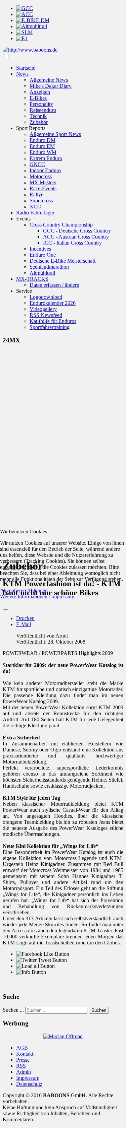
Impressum (62, 596)
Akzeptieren (13, 590)
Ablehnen (37, 590)
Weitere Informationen (23, 596)
